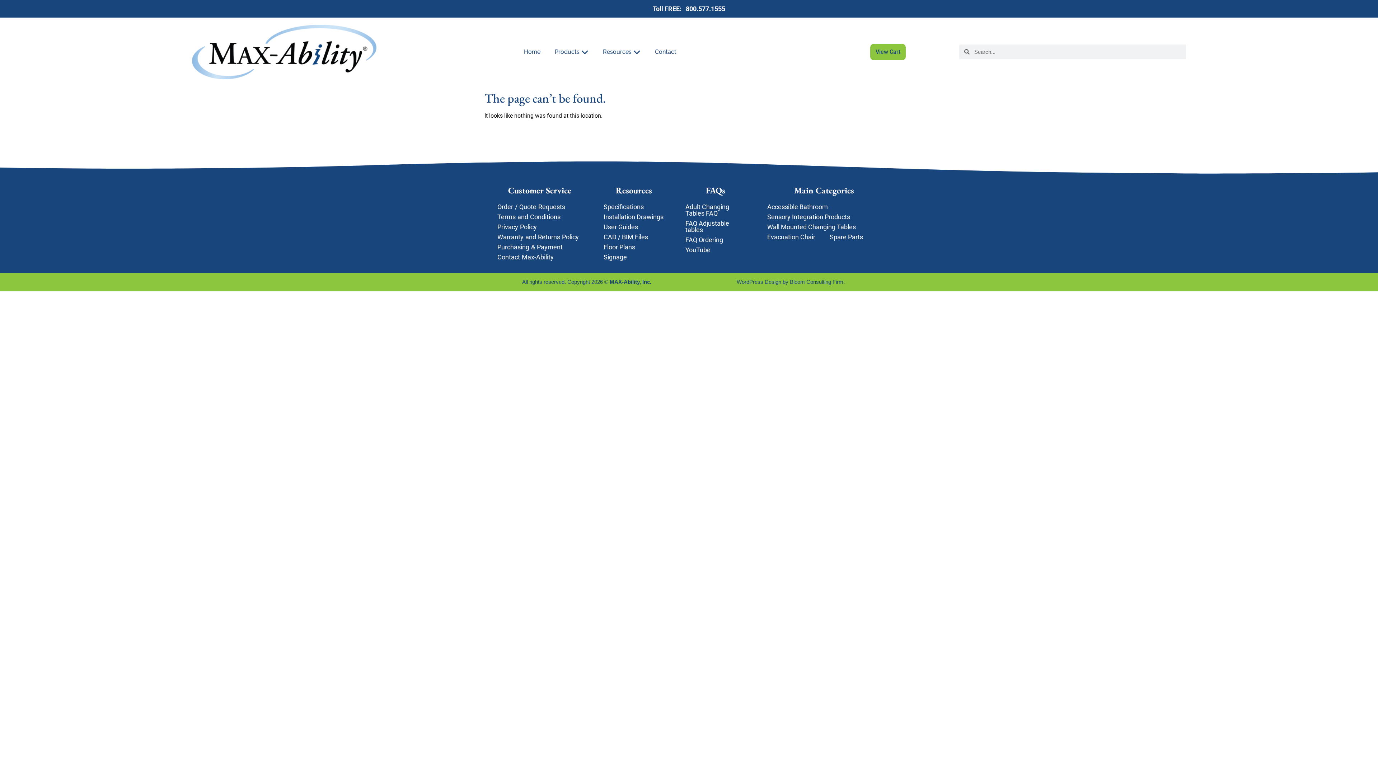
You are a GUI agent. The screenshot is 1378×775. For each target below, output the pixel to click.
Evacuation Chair (791, 237)
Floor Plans (619, 247)
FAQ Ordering (704, 240)
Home (532, 51)
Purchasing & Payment (530, 247)
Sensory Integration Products (808, 217)
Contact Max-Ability (525, 257)
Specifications (624, 207)
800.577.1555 (704, 9)
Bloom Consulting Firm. (818, 282)
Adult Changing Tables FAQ (707, 210)
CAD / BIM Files (626, 237)
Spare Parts (846, 237)
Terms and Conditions (529, 217)
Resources (617, 51)
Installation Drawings (634, 217)
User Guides (621, 227)
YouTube (698, 250)
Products (567, 51)
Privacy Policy (517, 227)
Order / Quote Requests (532, 207)
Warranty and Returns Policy (538, 237)
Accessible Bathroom (797, 207)
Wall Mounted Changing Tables (811, 227)
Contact (665, 51)
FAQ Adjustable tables (707, 227)
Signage (615, 257)
